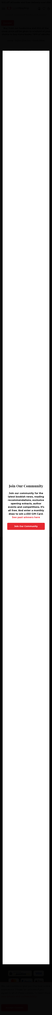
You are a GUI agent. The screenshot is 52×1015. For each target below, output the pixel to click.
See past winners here (26, 517)
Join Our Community (26, 526)
